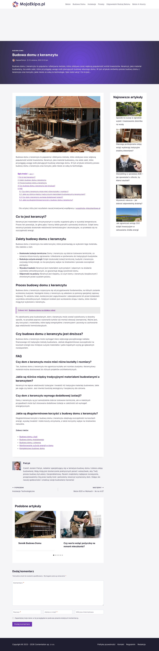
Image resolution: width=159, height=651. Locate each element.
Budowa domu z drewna (30, 443)
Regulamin (130, 644)
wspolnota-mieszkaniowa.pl (88, 208)
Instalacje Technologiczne (23, 489)
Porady (101, 4)
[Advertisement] (79, 25)
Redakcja (142, 644)
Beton (68, 4)
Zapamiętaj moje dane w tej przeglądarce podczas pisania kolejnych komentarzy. (47, 618)
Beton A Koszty (139, 4)
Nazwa (17, 612)
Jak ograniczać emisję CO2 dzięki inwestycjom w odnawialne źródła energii (128, 226)
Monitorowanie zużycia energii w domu (36, 445)
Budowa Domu (79, 4)
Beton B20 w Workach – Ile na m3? (89, 489)
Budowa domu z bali (28, 437)
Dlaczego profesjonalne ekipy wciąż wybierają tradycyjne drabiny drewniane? (129, 147)
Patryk (23, 60)
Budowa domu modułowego (31, 440)
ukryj (31, 174)
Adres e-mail (51, 612)
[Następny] (97, 532)
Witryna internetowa (85, 612)
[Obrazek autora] (13, 60)
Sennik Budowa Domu (29, 543)
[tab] (53, 555)
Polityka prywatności (106, 644)
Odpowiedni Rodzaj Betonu (118, 4)
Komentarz (18, 583)
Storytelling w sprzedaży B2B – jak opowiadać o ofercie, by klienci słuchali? (129, 177)
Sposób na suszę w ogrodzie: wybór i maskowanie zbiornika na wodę (129, 121)
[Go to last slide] (19, 532)
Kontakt (120, 644)
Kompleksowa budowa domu (32, 448)
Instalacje (92, 4)
